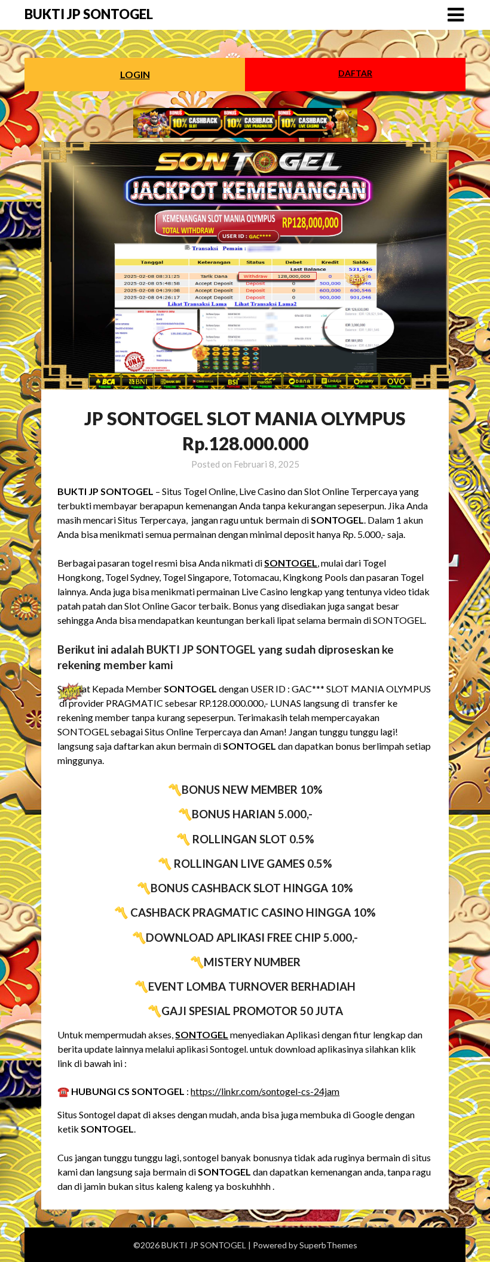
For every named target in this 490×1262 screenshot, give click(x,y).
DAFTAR (355, 73)
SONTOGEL (290, 562)
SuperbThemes (328, 1245)
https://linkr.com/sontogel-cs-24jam (265, 1091)
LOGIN (135, 74)
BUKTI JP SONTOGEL (88, 14)
